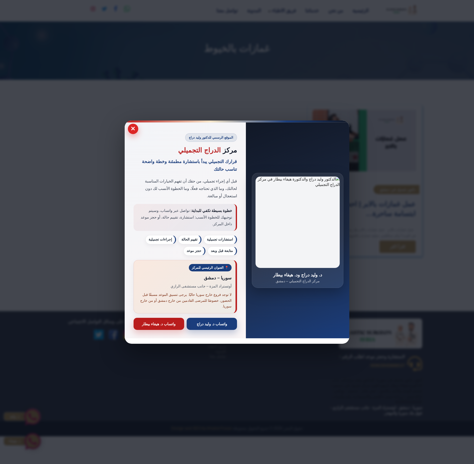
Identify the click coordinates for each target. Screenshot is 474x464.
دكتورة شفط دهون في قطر (326, 341)
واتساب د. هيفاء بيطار (159, 324)
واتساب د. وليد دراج (212, 324)
